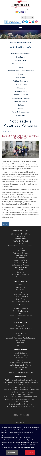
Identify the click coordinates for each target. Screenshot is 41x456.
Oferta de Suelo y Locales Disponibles (20, 71)
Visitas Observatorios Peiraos (20, 365)
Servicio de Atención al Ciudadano (20, 372)
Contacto (20, 108)
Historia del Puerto (20, 353)
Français (24, 12)
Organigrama (20, 57)
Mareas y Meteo (21, 367)
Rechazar (11, 452)
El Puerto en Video (20, 358)
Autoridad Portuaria (17, 42)
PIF (20, 313)
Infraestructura (20, 333)
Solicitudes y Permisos (20, 308)
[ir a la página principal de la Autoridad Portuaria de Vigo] (20, 5)
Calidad (20, 67)
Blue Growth (20, 77)
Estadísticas (20, 289)
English (21, 12)
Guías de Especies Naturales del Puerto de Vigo (21, 399)
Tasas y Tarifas (21, 299)
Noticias (28, 42)
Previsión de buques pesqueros (20, 328)
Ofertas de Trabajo (20, 84)
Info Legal (20, 422)
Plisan (20, 74)
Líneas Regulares (20, 292)
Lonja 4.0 (20, 336)
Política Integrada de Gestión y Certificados (20, 380)
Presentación (20, 285)
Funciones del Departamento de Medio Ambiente (20, 382)
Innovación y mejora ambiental (20, 387)
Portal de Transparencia (20, 112)
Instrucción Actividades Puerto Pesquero (20, 338)
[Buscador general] (23, 17)
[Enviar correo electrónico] (27, 17)
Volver (5, 224)
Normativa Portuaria (20, 311)
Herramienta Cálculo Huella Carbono (20, 406)
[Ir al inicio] (32, 17)
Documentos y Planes (20, 401)
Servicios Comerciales (20, 297)
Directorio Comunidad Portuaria (20, 316)
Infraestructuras (20, 60)
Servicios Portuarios (20, 294)
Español (16, 12)
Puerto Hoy (20, 287)
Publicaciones (20, 88)
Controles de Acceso (20, 95)
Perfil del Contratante (20, 81)
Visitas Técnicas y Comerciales (20, 362)
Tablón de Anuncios (20, 101)
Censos (20, 306)
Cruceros (20, 360)
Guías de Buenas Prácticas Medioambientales (20, 397)
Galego (19, 12)
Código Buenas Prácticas (20, 98)
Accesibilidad (20, 115)
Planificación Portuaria (20, 64)
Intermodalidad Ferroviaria (20, 301)
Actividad (20, 343)
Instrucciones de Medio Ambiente (20, 392)
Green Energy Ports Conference (20, 404)
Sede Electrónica (20, 91)
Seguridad (20, 304)
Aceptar (30, 452)
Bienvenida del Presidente (20, 53)
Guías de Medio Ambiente (20, 394)
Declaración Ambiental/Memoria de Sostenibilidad (21, 390)
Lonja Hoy (20, 331)
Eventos (21, 370)
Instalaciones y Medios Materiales (20, 385)
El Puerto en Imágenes (21, 355)
